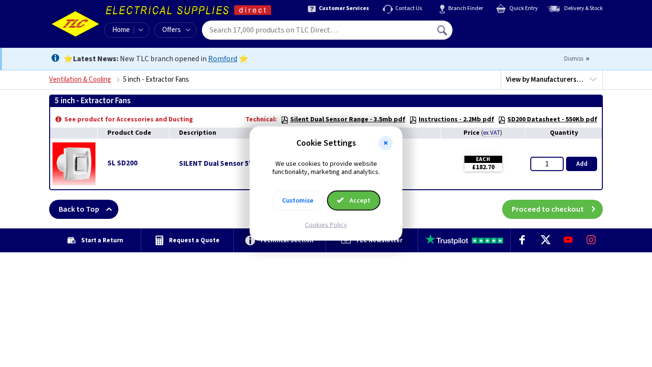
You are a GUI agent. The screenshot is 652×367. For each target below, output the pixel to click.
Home (121, 30)
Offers (171, 30)
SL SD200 (122, 163)
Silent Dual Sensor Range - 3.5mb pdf (347, 119)
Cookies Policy (326, 224)
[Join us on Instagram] (591, 240)
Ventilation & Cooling (80, 80)
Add (582, 164)
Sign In (503, 26)
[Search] (442, 30)
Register (496, 33)
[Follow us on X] (545, 240)
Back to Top (79, 209)
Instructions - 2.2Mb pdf (456, 119)
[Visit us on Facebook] (522, 240)
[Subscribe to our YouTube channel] (568, 240)
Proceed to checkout (548, 209)
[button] (386, 143)
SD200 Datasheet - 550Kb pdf (552, 119)
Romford (222, 59)
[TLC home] (75, 23)
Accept (359, 200)
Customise (298, 200)
